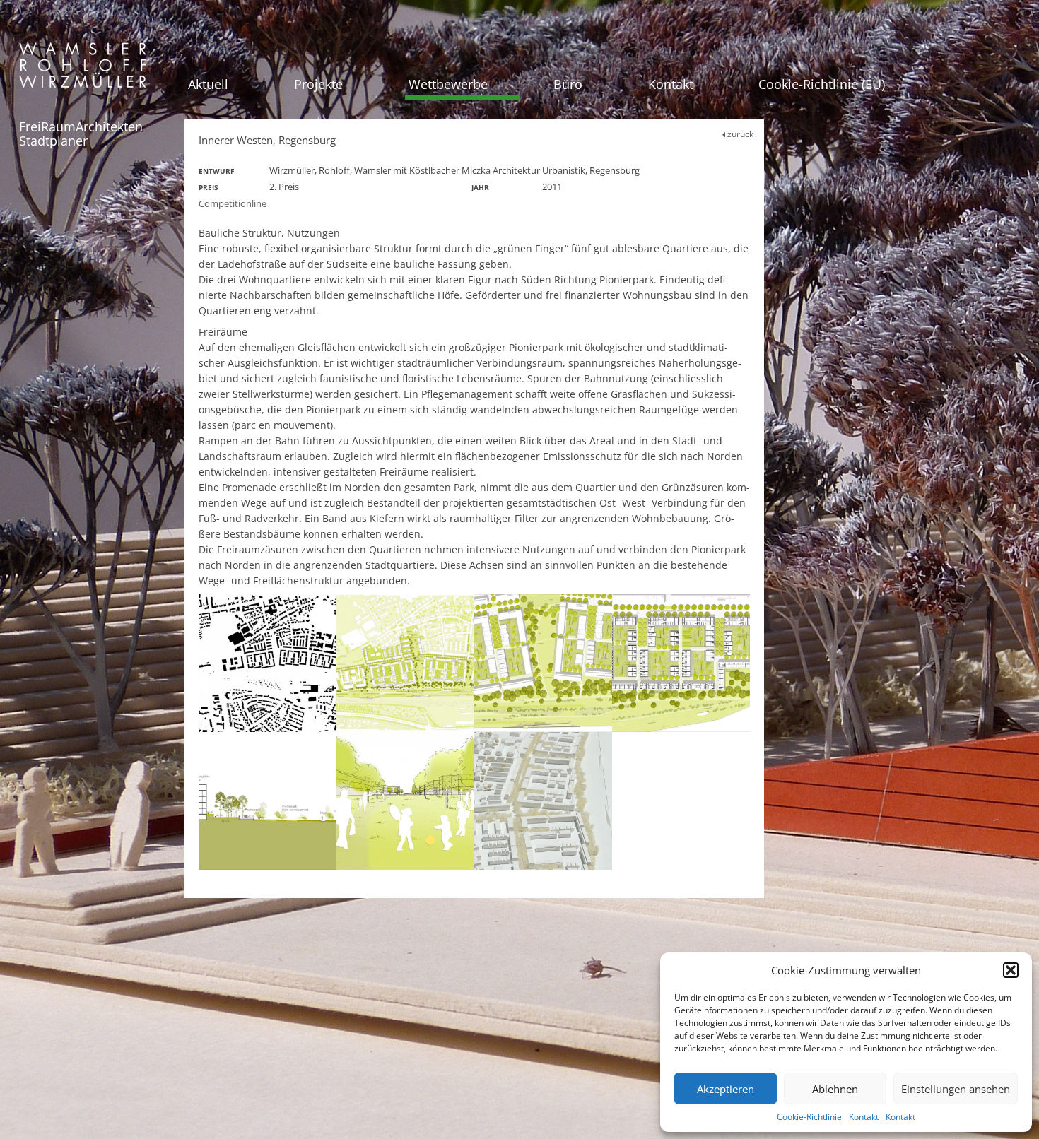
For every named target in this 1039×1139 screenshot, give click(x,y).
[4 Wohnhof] (681, 663)
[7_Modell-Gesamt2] (543, 801)
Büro (567, 84)
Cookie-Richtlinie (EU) (821, 84)
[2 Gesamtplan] (405, 663)
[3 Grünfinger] (543, 663)
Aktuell (208, 84)
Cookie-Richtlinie (809, 1117)
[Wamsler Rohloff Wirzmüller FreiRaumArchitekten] (82, 70)
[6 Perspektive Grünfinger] (405, 801)
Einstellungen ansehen (955, 1089)
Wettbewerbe (448, 84)
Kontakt (864, 1117)
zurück (739, 134)
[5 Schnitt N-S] (267, 801)
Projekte (318, 84)
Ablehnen (835, 1089)
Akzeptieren (725, 1089)
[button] (1011, 970)
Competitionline (232, 203)
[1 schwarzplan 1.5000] (267, 663)
